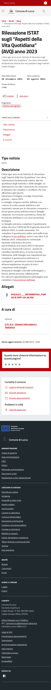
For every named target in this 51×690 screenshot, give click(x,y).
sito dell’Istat (19, 236)
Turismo (5, 545)
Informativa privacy (10, 652)
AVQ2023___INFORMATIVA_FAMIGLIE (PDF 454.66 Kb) (28, 296)
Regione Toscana (9, 3)
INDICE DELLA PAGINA (11, 117)
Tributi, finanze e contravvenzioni (16, 541)
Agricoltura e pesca (10, 492)
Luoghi (4, 586)
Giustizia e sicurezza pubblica (14, 525)
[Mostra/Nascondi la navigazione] (3, 10)
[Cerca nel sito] (44, 11)
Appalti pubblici (8, 504)
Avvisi (4, 572)
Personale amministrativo (13, 469)
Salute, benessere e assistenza (15, 537)
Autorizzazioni (8, 508)
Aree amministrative (10, 457)
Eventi (4, 590)
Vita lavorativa (8, 550)
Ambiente (6, 496)
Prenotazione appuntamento (14, 636)
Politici (4, 465)
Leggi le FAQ (7, 632)
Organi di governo (9, 452)
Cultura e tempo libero (11, 516)
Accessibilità (7, 661)
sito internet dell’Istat (24, 280)
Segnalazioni (7, 640)
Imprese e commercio (11, 529)
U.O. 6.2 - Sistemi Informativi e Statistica (21, 326)
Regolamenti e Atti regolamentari (16, 477)
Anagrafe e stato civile (11, 500)
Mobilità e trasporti (10, 533)
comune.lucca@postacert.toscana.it (21, 623)
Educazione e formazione (12, 521)
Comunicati (6, 568)
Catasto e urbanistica (11, 512)
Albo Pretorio (7, 648)
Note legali (6, 657)
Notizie (5, 564)
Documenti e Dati (9, 473)
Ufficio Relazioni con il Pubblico (15, 620)
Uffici (4, 461)
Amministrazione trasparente (14, 644)
